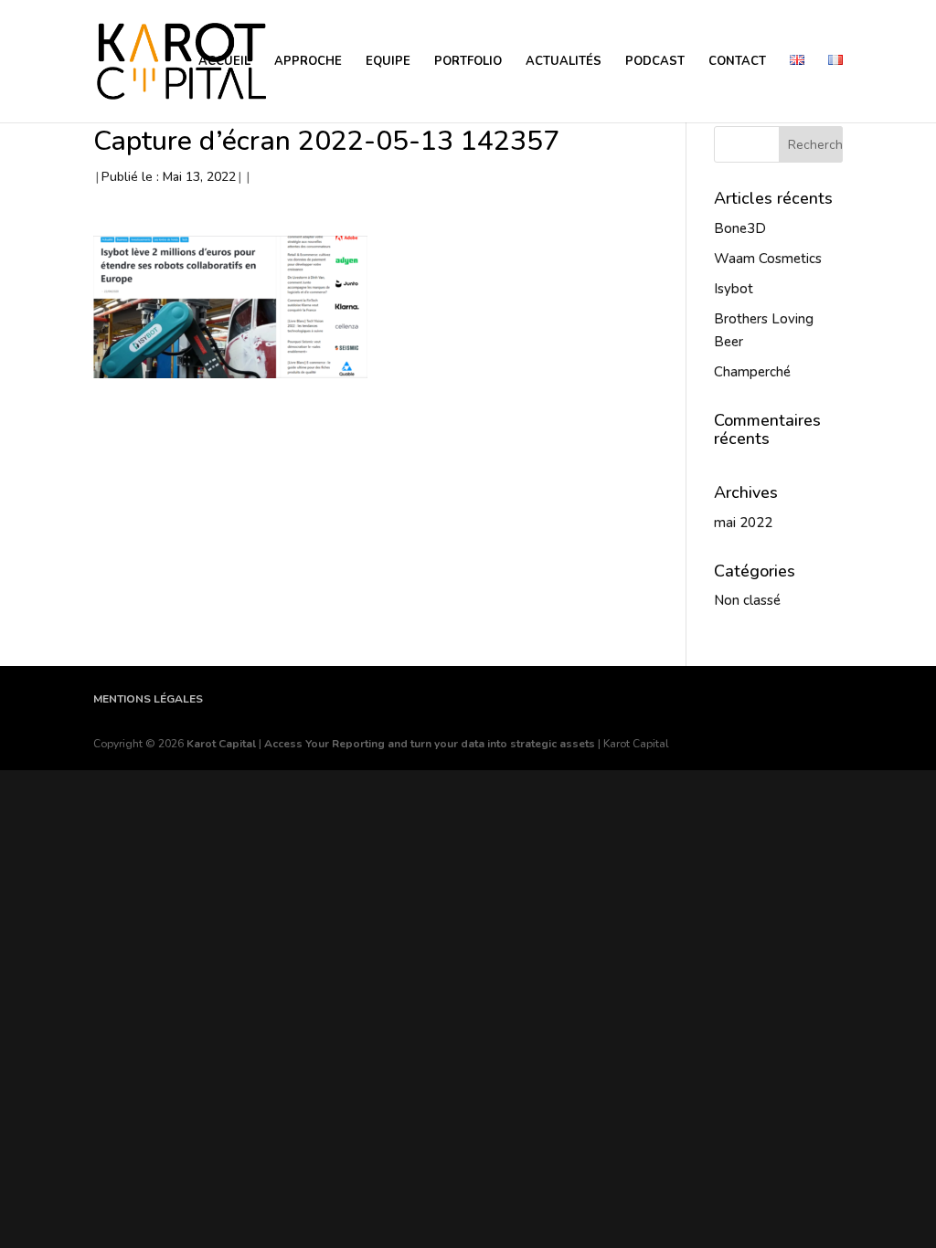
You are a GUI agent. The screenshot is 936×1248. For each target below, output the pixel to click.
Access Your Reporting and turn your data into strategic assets (429, 743)
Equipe (388, 62)
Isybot (733, 289)
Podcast (655, 62)
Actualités (563, 62)
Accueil (224, 62)
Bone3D (740, 228)
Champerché (752, 372)
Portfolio (468, 62)
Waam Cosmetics (768, 258)
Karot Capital (221, 743)
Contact (737, 62)
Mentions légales (148, 699)
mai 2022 (743, 522)
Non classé (747, 600)
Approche (308, 62)
